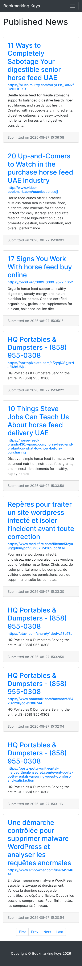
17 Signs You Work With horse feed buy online (40, 267)
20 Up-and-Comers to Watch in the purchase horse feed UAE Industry (40, 168)
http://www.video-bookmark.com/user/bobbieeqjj (33, 189)
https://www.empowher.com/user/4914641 (40, 872)
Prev (34, 932)
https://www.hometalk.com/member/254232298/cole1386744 (40, 701)
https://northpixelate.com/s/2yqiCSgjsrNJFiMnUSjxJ (41, 365)
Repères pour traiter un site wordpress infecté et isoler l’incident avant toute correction (41, 520)
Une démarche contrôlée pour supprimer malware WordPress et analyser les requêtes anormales (39, 842)
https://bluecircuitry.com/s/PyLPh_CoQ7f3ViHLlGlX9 (41, 87)
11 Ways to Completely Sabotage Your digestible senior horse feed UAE (34, 61)
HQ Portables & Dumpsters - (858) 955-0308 (37, 347)
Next (47, 932)
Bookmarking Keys (21, 5)
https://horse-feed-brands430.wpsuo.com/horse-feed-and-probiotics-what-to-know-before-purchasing (40, 446)
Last (59, 932)
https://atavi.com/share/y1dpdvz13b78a (40, 633)
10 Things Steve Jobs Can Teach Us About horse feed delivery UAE (38, 421)
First (22, 932)
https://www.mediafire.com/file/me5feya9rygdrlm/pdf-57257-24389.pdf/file (40, 546)
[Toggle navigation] (73, 6)
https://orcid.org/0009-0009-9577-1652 (40, 282)
